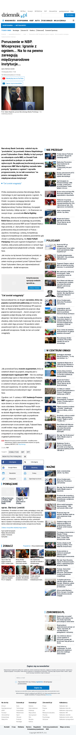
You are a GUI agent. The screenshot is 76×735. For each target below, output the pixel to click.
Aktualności (21, 25)
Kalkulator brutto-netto (66, 717)
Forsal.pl (3, 712)
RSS (47, 729)
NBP (22, 452)
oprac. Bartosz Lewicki (7, 69)
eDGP (3, 710)
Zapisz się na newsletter (14, 83)
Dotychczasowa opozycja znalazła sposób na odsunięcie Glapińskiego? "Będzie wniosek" (33, 280)
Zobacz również (34, 288)
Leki (44, 710)
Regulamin (37, 727)
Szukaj (71, 15)
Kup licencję (22, 444)
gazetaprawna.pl (64, 11)
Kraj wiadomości (38, 546)
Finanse (45, 708)
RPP (28, 452)
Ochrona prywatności (50, 727)
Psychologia (46, 717)
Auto (17, 706)
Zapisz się (38, 688)
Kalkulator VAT (64, 712)
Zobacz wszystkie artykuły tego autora (14, 528)
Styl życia (45, 719)
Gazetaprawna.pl (6, 708)
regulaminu (39, 682)
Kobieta (31, 706)
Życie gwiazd (32, 715)
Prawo (44, 706)
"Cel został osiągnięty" (12, 183)
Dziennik (3, 34)
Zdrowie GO (24, 30)
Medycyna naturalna (48, 712)
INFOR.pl (22, 11)
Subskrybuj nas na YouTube (14, 78)
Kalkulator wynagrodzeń (67, 719)
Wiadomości (20, 712)
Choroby (45, 715)
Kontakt (7, 727)
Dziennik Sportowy (51, 30)
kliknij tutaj (48, 695)
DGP (45, 11)
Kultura (31, 721)
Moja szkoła (32, 712)
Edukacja (31, 710)
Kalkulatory (63, 702)
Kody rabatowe (33, 708)
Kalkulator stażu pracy (66, 710)
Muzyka (31, 719)
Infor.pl (3, 706)
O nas (14, 727)
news (24, 34)
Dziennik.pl (20, 702)
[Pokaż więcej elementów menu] (73, 20)
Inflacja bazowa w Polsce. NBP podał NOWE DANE (7, 500)
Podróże (18, 719)
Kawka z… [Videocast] (37, 30)
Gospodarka (8, 25)
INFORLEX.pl (38, 11)
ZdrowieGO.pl (53, 11)
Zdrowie (18, 717)
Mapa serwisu (65, 727)
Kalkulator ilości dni (65, 708)
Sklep (72, 11)
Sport (18, 715)
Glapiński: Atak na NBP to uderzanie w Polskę (22, 500)
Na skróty (4, 702)
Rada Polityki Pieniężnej (12, 456)
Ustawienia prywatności (35, 729)
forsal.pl (30, 11)
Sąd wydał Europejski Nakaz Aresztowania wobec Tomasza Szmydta (8, 534)
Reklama (21, 727)
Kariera (28, 727)
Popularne (26, 546)
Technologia (20, 708)
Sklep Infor (4, 719)
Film (30, 717)
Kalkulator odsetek (65, 715)
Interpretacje (5, 717)
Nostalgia (16, 30)
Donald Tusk (14, 452)
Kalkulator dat (64, 706)
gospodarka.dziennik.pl (14, 34)
